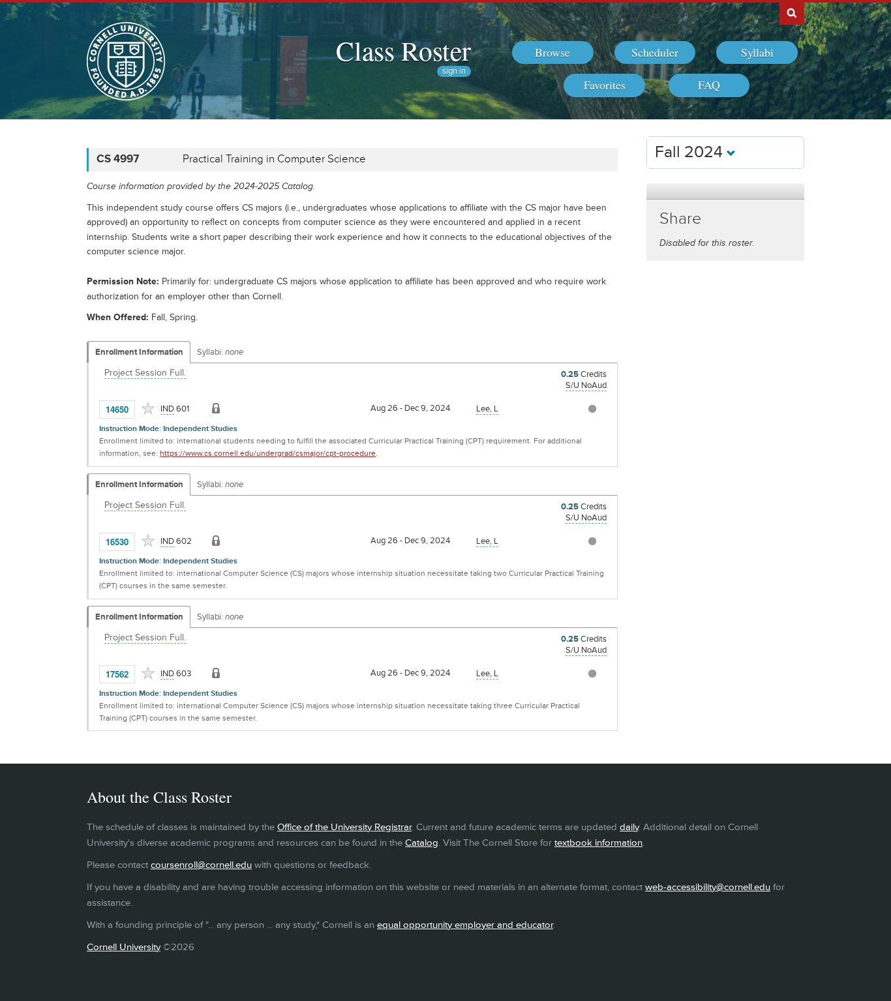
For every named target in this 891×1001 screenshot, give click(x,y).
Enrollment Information (139, 352)
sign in (454, 71)
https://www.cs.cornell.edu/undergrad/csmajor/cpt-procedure (268, 453)
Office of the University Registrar (344, 827)
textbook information (598, 843)
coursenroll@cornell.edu (201, 865)
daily (629, 827)
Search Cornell (791, 12)
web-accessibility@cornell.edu (707, 887)
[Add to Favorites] (148, 408)
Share (680, 218)
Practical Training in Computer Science (274, 159)
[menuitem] (553, 53)
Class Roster (403, 50)
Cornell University (123, 947)
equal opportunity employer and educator (465, 925)
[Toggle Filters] (725, 191)
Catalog (421, 843)
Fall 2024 (691, 152)
